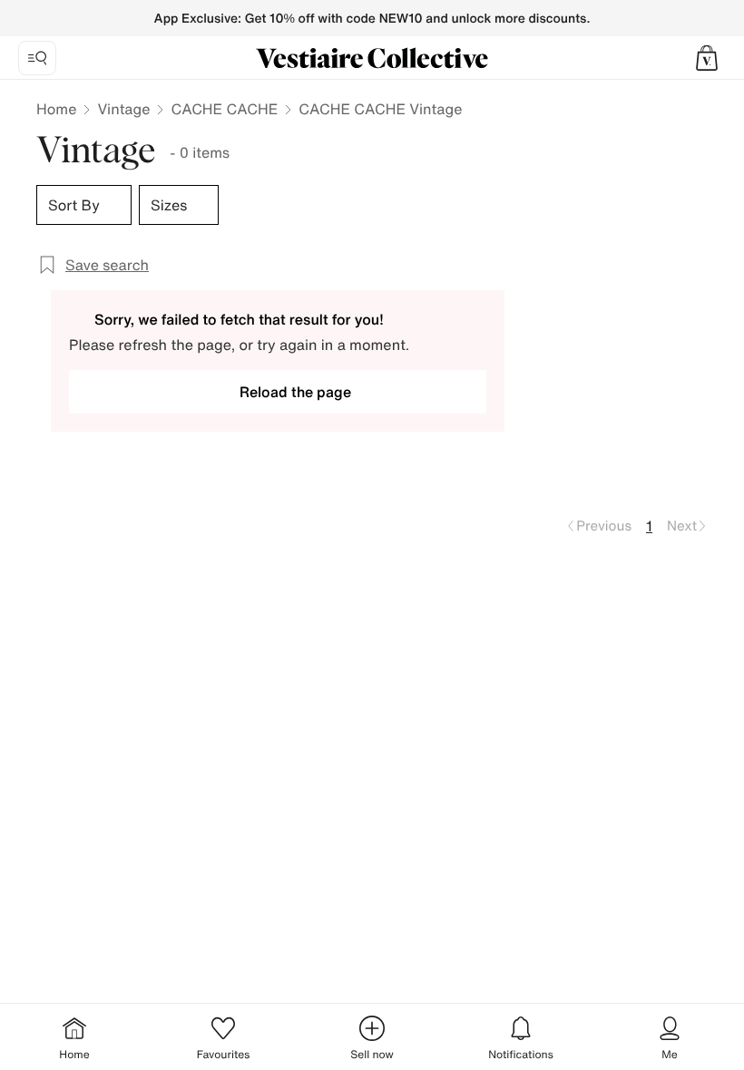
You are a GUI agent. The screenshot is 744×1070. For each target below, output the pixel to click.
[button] (707, 58)
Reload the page (295, 392)
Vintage (123, 109)
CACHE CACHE (224, 109)
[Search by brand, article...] (37, 58)
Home (56, 109)
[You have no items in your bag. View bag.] (707, 58)
